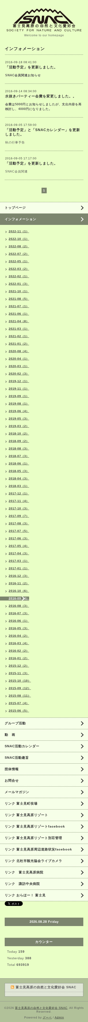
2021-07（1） (19, 306)
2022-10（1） (19, 239)
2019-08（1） (19, 403)
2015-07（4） (19, 703)
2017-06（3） (19, 538)
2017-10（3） (19, 508)
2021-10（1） (19, 291)
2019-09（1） (19, 396)
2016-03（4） (19, 643)
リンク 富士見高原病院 (24, 872)
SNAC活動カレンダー (22, 746)
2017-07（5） (19, 531)
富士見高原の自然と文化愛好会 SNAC (41, 1008)
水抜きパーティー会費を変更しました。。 (41, 96)
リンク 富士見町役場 (21, 803)
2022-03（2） (19, 269)
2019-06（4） (19, 411)
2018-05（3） (19, 471)
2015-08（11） (20, 695)
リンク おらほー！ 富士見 (25, 895)
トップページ (15, 207)
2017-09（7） (19, 516)
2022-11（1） (19, 231)
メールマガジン (17, 792)
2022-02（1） (19, 276)
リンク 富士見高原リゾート (26, 815)
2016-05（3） (19, 628)
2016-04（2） (19, 635)
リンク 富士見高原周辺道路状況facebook (38, 849)
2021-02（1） (19, 336)
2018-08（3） (19, 448)
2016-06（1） (19, 621)
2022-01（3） (19, 284)
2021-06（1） (19, 313)
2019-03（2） (19, 426)
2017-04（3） (19, 553)
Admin (59, 1017)
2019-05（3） (19, 418)
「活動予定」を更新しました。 (31, 67)
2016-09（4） (19, 598)
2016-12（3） (19, 576)
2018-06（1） (19, 463)
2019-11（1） (19, 388)
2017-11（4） (19, 501)
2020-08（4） (19, 351)
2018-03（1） (19, 486)
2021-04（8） (19, 321)
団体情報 (12, 769)
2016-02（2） (19, 650)
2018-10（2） (19, 433)
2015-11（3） (19, 673)
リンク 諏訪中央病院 (22, 884)
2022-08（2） (19, 246)
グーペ (47, 1017)
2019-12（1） (19, 381)
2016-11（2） (19, 583)
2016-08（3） (19, 606)
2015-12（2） (19, 665)
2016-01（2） (19, 658)
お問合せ (12, 780)
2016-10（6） (19, 591)
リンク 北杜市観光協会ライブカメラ (33, 861)
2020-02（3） (19, 373)
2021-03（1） (19, 328)
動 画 (12, 734)
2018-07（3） (19, 456)
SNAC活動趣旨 (17, 757)
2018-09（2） (19, 441)
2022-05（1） (19, 261)
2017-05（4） (19, 546)
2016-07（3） (19, 613)
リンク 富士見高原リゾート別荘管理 (33, 838)
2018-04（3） (19, 478)
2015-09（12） (20, 688)
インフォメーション (20, 219)
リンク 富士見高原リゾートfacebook (35, 826)
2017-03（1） (19, 561)
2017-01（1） (19, 568)
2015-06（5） (19, 710)
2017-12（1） (19, 493)
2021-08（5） (19, 298)
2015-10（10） (20, 680)
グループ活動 (15, 723)
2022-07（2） (19, 254)
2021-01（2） (19, 343)
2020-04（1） (19, 358)
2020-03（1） (19, 366)
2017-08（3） (19, 523)
